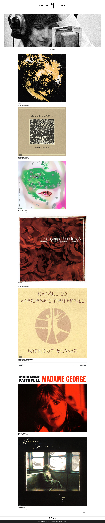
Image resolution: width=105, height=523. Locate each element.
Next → (84, 512)
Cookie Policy (58, 521)
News (32, 11)
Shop (71, 11)
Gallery (65, 11)
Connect (77, 11)
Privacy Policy (66, 521)
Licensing (43, 521)
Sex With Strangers (22, 210)
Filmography (57, 11)
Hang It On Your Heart (23, 285)
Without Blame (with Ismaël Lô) (25, 359)
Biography (39, 11)
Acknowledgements (50, 521)
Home (26, 11)
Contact (38, 521)
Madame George (22, 433)
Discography (48, 11)
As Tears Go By (21, 507)
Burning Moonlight (23, 157)
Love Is (19, 103)
